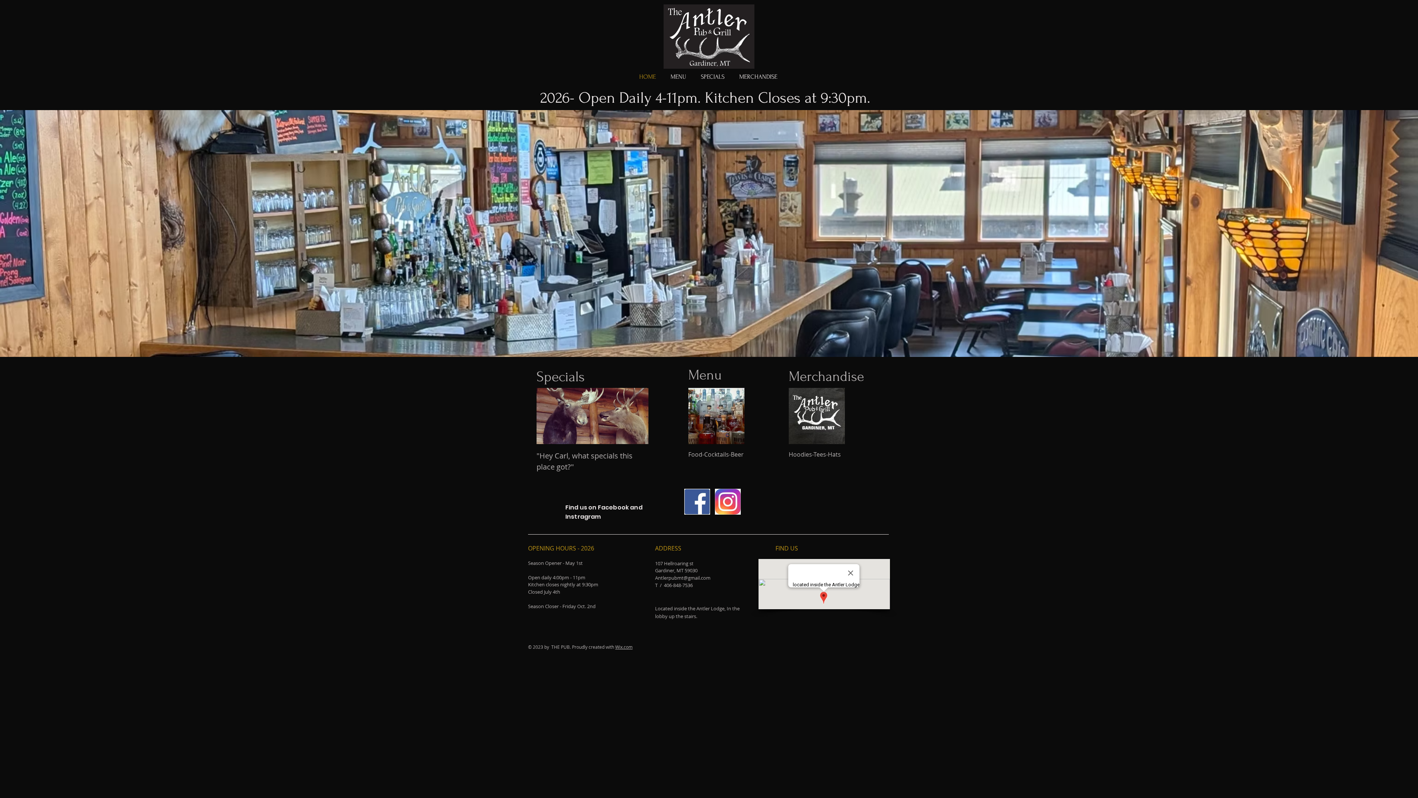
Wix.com (624, 647)
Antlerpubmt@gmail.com (682, 577)
